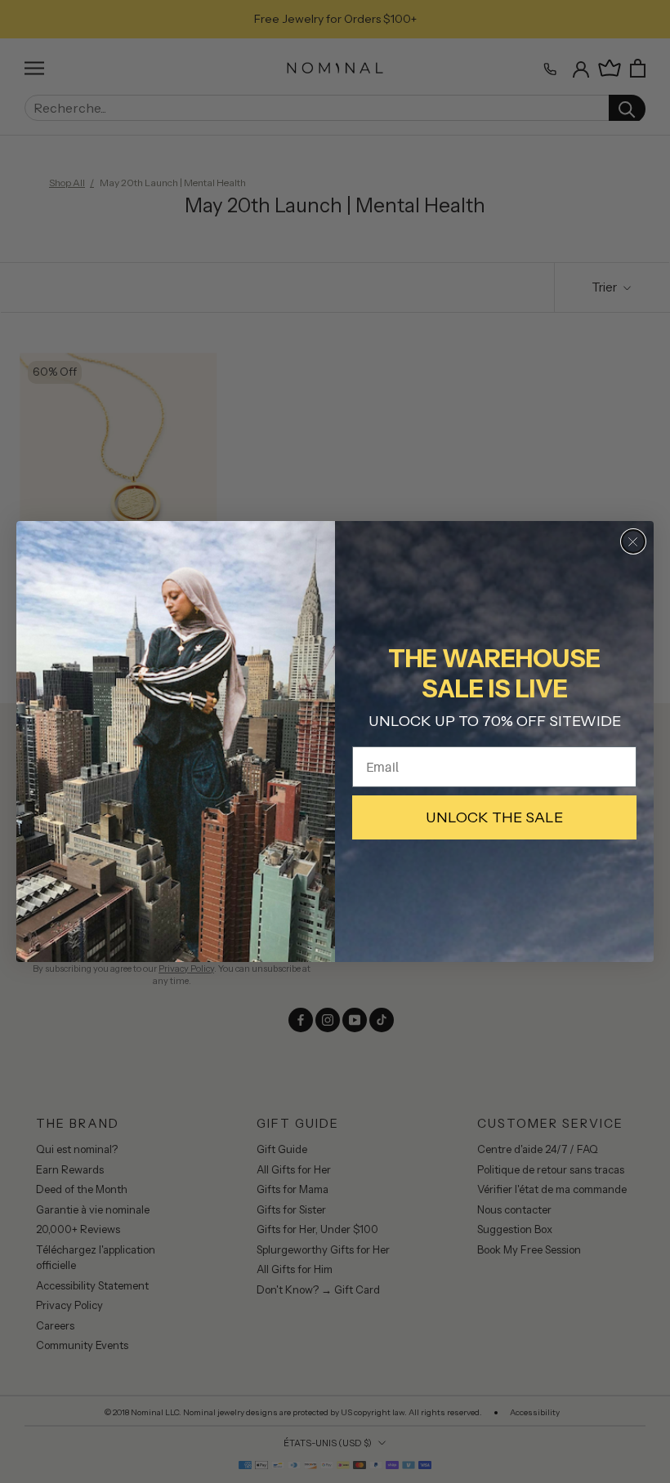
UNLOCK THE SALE (494, 817)
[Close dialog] (633, 541)
